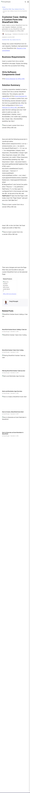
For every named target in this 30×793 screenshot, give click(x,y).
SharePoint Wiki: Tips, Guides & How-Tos (13, 9)
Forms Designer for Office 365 (15, 79)
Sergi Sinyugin (13, 301)
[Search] (25, 2)
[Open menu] (28, 1)
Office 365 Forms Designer (9, 294)
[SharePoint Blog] (6, 2)
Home (3, 7)
